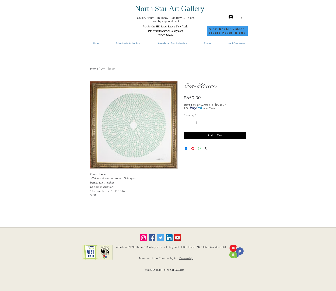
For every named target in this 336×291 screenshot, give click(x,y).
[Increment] (196, 122)
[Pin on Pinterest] (193, 148)
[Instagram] (143, 237)
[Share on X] (206, 148)
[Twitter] (160, 237)
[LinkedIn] (169, 237)
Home (94, 68)
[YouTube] (177, 237)
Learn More (209, 108)
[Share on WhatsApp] (199, 148)
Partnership (186, 258)
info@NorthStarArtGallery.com (143, 247)
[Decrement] (186, 122)
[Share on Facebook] (186, 148)
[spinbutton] (191, 122)
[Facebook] (152, 237)
